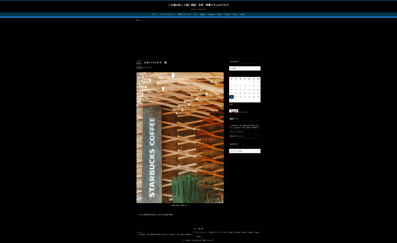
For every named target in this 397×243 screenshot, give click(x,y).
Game (257, 232)
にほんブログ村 (243, 112)
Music (244, 232)
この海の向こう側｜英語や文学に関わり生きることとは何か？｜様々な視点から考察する (244, 126)
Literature (237, 232)
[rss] (202, 229)
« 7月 (231, 104)
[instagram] (200, 229)
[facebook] (195, 229)
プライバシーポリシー (237, 132)
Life (225, 232)
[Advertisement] (198, 37)
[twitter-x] (197, 229)
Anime (198, 236)
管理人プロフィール (236, 136)
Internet (250, 232)
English (230, 232)
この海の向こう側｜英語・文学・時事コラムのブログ (198, 5)
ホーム (140, 232)
